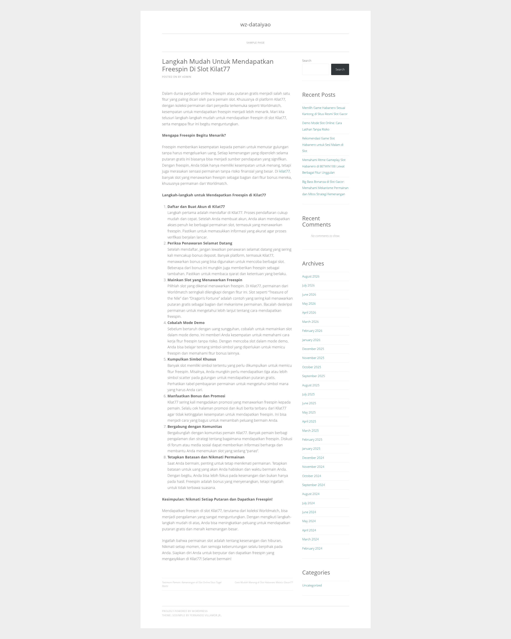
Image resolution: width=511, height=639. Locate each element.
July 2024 (308, 503)
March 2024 (310, 539)
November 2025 (313, 358)
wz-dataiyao (255, 24)
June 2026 (309, 294)
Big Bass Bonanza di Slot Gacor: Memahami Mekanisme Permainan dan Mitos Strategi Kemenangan (325, 188)
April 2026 (309, 312)
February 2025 (312, 439)
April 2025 (309, 421)
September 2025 (313, 376)
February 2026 (312, 331)
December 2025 (313, 349)
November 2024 (313, 467)
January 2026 (311, 340)
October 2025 (311, 367)
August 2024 (311, 494)
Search (306, 61)
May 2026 (309, 303)
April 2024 (309, 530)
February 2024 (312, 548)
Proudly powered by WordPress (185, 611)
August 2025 (311, 385)
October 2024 (311, 476)
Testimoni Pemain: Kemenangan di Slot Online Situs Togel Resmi (191, 584)
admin (186, 77)
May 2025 (309, 412)
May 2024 (309, 521)
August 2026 (311, 276)
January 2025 (311, 448)
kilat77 (284, 171)
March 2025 (310, 430)
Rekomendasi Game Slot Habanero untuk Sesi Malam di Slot (322, 144)
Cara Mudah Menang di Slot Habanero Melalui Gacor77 (264, 582)
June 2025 (309, 403)
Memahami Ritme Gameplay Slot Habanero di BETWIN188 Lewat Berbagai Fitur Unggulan (324, 166)
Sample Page (256, 42)
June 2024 (309, 512)
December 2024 (313, 458)
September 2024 (313, 485)
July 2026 (308, 285)
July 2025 (308, 394)
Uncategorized (312, 585)
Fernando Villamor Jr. (205, 615)
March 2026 (310, 322)
